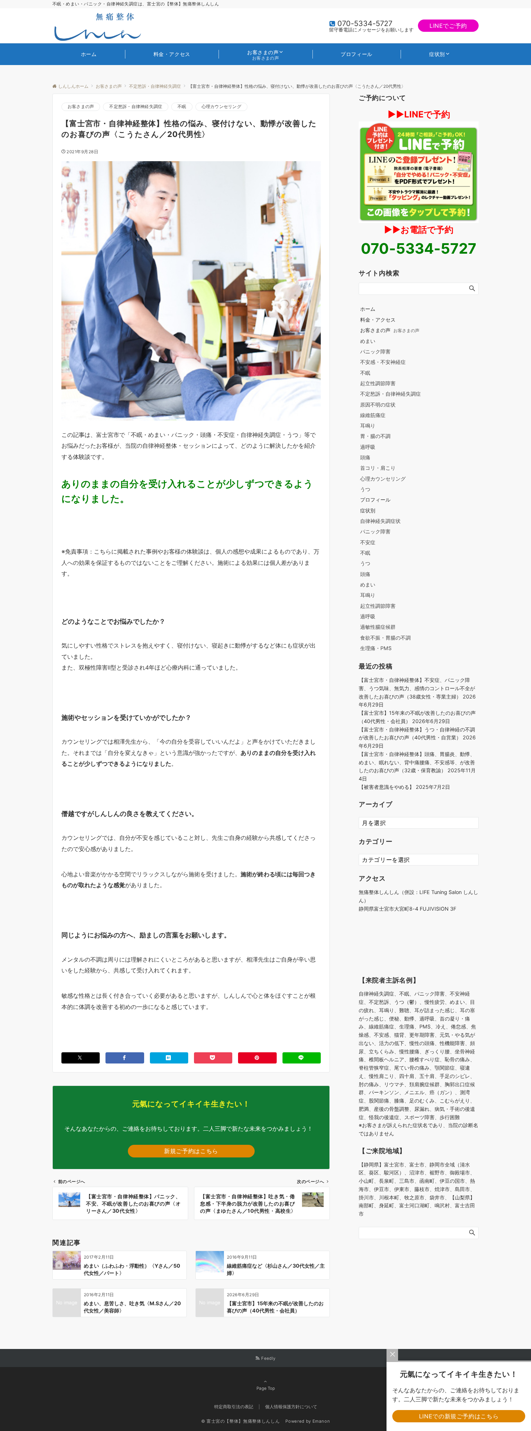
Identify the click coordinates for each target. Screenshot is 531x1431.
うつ (365, 489)
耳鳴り (367, 425)
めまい (367, 341)
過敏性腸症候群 (378, 627)
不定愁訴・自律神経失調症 (135, 106)
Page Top (265, 1388)
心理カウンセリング (221, 106)
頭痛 (365, 457)
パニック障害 (375, 351)
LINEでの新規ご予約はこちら (459, 1416)
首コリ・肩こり (378, 468)
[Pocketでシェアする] (213, 1057)
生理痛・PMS (376, 648)
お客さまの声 (81, 106)
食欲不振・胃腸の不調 (385, 638)
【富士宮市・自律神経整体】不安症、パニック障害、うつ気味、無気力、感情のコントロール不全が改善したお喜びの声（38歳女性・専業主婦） (417, 688)
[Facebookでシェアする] (124, 1057)
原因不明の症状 (378, 404)
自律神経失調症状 (380, 521)
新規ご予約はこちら (191, 1151)
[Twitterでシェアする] (80, 1057)
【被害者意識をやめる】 (386, 787)
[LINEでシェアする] (301, 1057)
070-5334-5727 (364, 23)
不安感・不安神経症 (383, 362)
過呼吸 (367, 447)
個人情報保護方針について (291, 1406)
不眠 (181, 106)
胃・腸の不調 (375, 436)
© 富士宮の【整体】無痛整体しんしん (242, 1421)
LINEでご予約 (448, 25)
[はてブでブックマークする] (169, 1057)
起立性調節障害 (378, 383)
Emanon (321, 1421)
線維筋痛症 (372, 415)
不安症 (367, 542)
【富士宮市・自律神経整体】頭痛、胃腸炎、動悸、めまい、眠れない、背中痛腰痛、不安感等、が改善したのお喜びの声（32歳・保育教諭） (417, 762)
